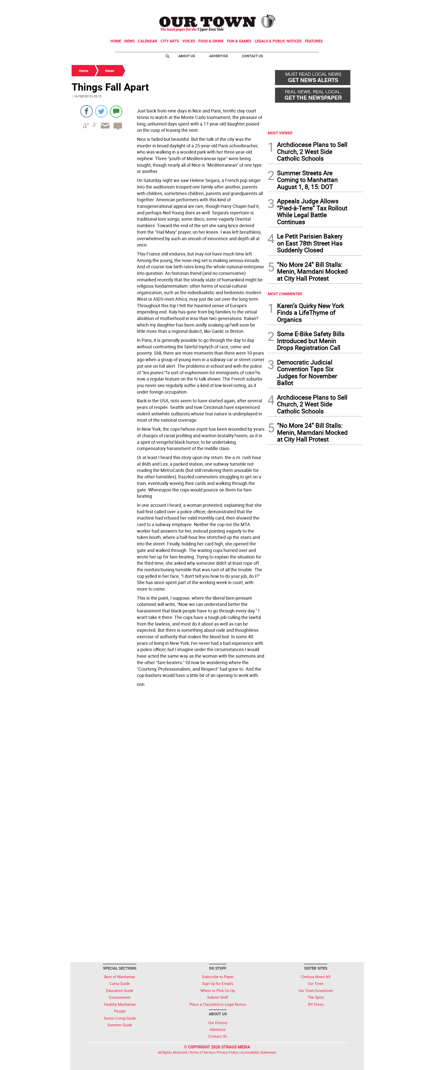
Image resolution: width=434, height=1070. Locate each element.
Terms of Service (201, 1052)
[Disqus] (168, 758)
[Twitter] (101, 111)
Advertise (218, 55)
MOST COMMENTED (284, 293)
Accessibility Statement (258, 1052)
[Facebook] (86, 111)
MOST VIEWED (279, 132)
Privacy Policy (227, 1052)
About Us (186, 55)
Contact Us (252, 55)
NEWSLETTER (322, 6)
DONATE (350, 6)
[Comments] (116, 111)
